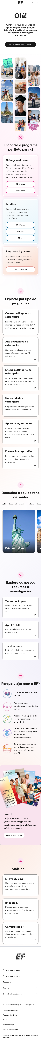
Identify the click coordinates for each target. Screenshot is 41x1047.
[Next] (36, 556)
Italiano (31, 504)
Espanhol (13, 504)
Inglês (4, 504)
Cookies (5, 1020)
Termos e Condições (10, 1015)
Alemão (22, 504)
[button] (4, 2)
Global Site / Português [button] (13, 1004)
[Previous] (32, 556)
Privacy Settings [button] (8, 1024)
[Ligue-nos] (37, 2)
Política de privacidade (10, 1010)
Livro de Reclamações (10, 1029)
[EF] (20, 2)
